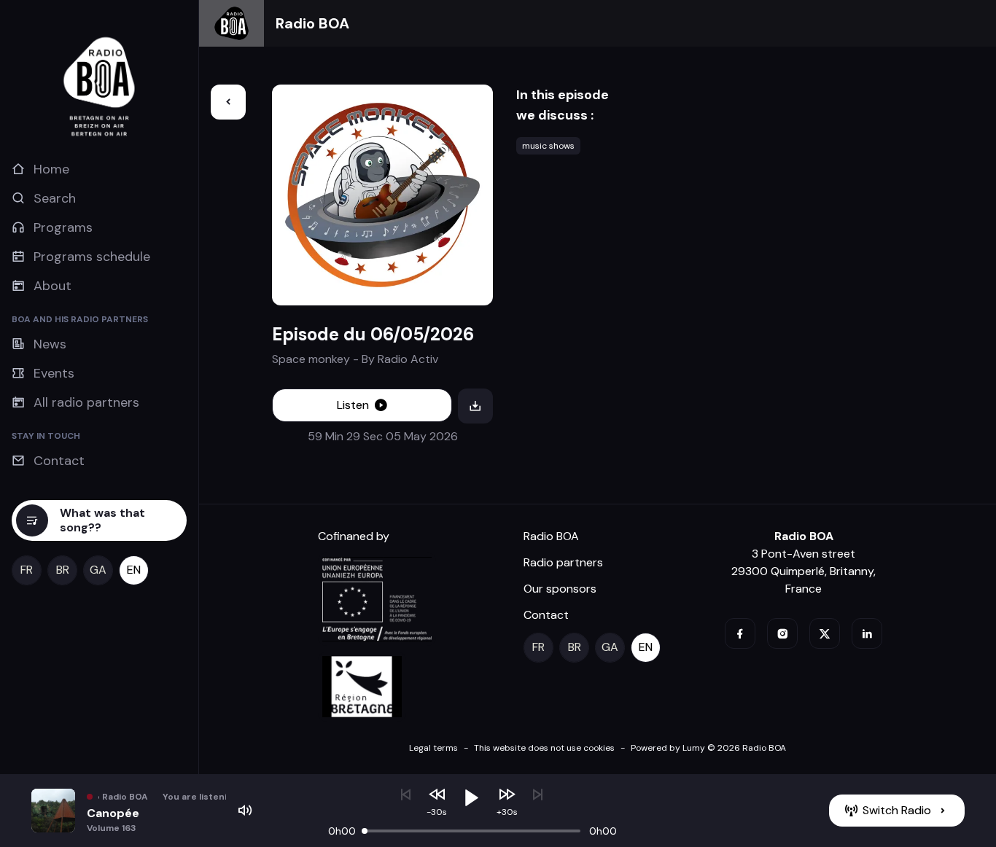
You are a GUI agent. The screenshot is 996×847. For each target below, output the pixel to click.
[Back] (228, 102)
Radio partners (563, 562)
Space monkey (311, 359)
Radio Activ (408, 359)
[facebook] (740, 633)
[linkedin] (867, 633)
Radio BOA (312, 23)
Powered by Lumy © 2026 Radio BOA (708, 748)
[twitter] (824, 633)
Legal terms (433, 748)
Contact (546, 614)
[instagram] (782, 633)
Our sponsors (560, 588)
